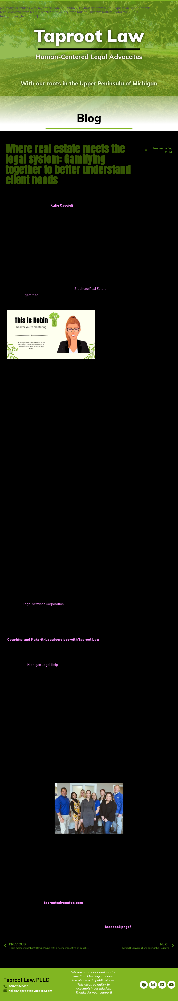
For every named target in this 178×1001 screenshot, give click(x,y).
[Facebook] (144, 985)
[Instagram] (153, 985)
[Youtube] (171, 985)
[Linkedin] (162, 985)
